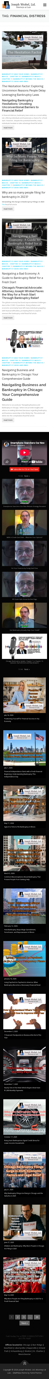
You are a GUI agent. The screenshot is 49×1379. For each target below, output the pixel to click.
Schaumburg (17, 1351)
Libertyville (20, 1348)
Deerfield (8, 1348)
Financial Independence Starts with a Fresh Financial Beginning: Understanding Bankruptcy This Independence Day (23, 774)
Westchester (24, 1354)
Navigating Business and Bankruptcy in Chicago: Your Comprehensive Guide (20, 374)
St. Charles (38, 1351)
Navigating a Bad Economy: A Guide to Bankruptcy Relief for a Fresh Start (22, 277)
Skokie (28, 1351)
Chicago (26, 1345)
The (3, 204)
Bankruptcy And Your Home (15, 74)
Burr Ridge (37, 1345)
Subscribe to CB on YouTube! (25, 469)
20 (37, 1317)
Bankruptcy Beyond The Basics (28, 79)
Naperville (32, 1348)
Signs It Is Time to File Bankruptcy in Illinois (19, 827)
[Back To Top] (24, 1363)
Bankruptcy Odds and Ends (15, 81)
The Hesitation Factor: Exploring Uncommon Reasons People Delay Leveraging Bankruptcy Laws (24, 90)
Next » (24, 1323)
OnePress (17, 1373)
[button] (27, 476)
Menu (44, 5)
